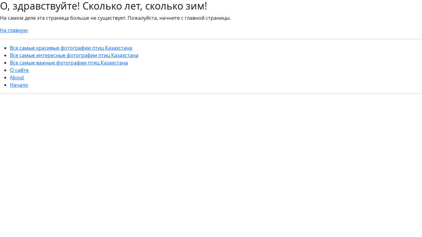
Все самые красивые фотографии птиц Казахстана (71, 47)
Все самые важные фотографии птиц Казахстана (69, 62)
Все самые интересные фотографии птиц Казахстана (74, 55)
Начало (19, 84)
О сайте (19, 70)
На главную (14, 30)
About (17, 77)
